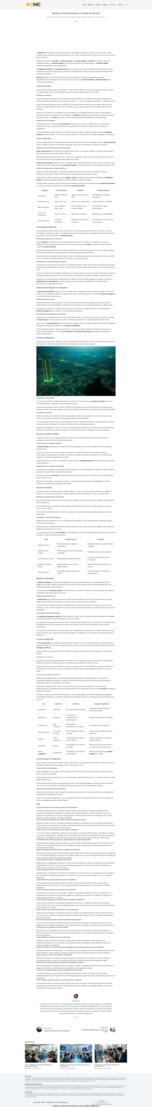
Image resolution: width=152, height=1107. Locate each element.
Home (84, 4)
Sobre (38, 1102)
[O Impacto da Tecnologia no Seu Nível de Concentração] (111, 1053)
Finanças (105, 4)
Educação (98, 4)
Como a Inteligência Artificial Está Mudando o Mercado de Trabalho (38, 1065)
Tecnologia (113, 4)
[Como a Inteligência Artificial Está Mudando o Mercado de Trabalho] (41, 1053)
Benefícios (90, 4)
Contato (120, 4)
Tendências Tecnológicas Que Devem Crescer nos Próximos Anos (75, 1065)
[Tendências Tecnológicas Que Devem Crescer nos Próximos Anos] (76, 1053)
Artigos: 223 (76, 1017)
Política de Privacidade (61, 1102)
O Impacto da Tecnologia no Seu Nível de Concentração (107, 1065)
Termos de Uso (50, 1102)
